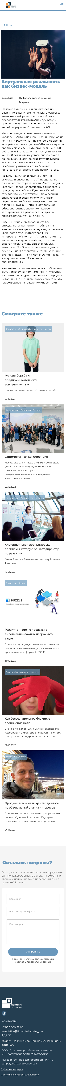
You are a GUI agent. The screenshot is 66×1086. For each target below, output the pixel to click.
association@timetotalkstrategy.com (23, 1031)
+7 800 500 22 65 (12, 1027)
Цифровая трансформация (35, 98)
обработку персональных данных (33, 962)
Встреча (24, 102)
